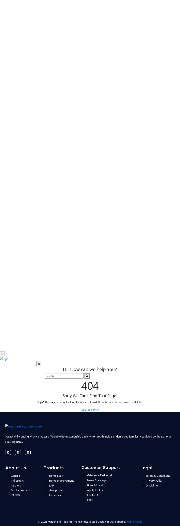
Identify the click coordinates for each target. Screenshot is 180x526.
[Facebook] (8, 452)
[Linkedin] (28, 452)
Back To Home (90, 409)
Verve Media (134, 521)
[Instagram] (18, 452)
